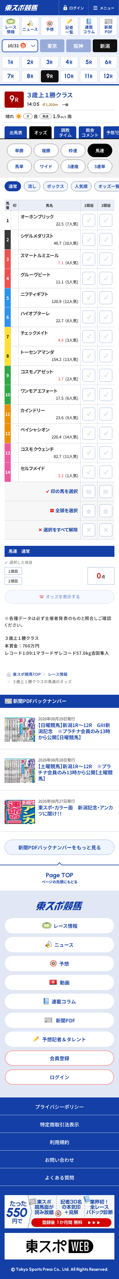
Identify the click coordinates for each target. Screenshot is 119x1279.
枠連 (73, 150)
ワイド (46, 166)
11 (87, 76)
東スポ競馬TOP (27, 674)
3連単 (99, 166)
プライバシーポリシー (59, 1106)
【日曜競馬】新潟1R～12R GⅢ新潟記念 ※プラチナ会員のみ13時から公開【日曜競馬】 (74, 731)
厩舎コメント (90, 132)
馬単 (19, 166)
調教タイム (65, 132)
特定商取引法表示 (59, 1124)
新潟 (105, 45)
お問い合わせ (59, 1159)
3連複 (72, 166)
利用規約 (59, 1142)
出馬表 (15, 132)
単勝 (19, 150)
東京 (52, 45)
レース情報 (57, 674)
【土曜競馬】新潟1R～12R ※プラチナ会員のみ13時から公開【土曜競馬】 (75, 772)
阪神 (78, 45)
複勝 (46, 150)
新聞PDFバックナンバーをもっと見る (59, 847)
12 (107, 76)
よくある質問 (59, 1177)
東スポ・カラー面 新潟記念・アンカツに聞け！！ (75, 810)
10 (67, 76)
